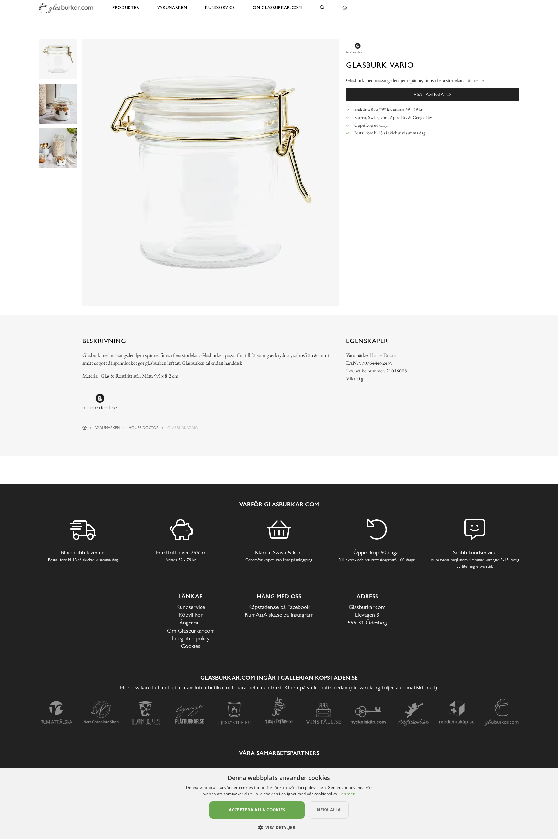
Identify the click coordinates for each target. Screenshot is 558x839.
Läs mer (347, 794)
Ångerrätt (190, 622)
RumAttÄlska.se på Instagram (279, 614)
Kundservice (220, 7)
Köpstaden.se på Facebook (279, 606)
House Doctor (383, 355)
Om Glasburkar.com (277, 7)
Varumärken (172, 7)
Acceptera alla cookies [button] (257, 810)
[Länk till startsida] (84, 427)
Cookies (190, 646)
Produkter (125, 7)
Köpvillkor (191, 614)
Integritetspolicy (191, 638)
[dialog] (279, 803)
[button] (279, 827)
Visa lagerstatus (432, 94)
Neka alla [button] (329, 810)
